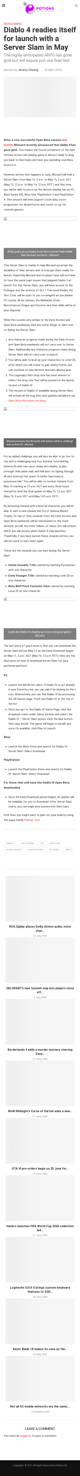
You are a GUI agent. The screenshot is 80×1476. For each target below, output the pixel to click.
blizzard (54, 850)
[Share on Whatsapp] (43, 126)
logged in (25, 1435)
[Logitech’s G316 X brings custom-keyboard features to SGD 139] (40, 1260)
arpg (68, 850)
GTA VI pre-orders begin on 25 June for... (40, 1168)
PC (42, 843)
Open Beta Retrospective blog (26, 400)
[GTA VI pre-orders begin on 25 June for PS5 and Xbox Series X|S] (40, 1141)
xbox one (55, 843)
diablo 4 (10, 843)
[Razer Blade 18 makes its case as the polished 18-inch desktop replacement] (40, 1321)
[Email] (43, 18)
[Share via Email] (51, 126)
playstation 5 (14, 850)
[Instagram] (40, 18)
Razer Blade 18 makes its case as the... (40, 1349)
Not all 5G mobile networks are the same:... (40, 1406)
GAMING (16, 24)
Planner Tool (32, 820)
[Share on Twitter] (35, 126)
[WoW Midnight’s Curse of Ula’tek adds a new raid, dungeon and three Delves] (40, 1083)
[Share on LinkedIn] (39, 126)
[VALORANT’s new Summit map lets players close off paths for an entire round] (40, 960)
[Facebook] (37, 18)
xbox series (27, 843)
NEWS (7, 24)
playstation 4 (35, 850)
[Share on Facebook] (31, 126)
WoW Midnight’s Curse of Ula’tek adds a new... (40, 1111)
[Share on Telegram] (47, 126)
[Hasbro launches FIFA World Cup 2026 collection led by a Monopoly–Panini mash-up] (40, 1198)
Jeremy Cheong (28, 70)
